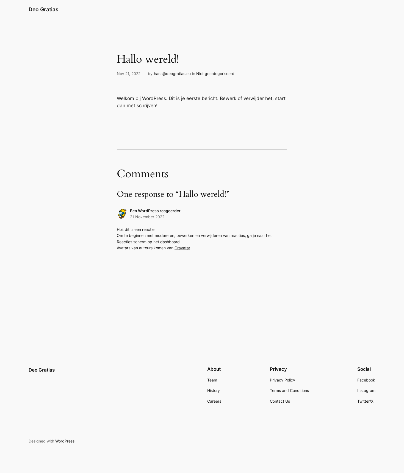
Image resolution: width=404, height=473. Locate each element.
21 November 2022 (147, 216)
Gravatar (182, 247)
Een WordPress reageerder (155, 210)
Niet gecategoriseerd (215, 73)
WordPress (64, 441)
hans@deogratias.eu (172, 73)
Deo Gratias (43, 9)
